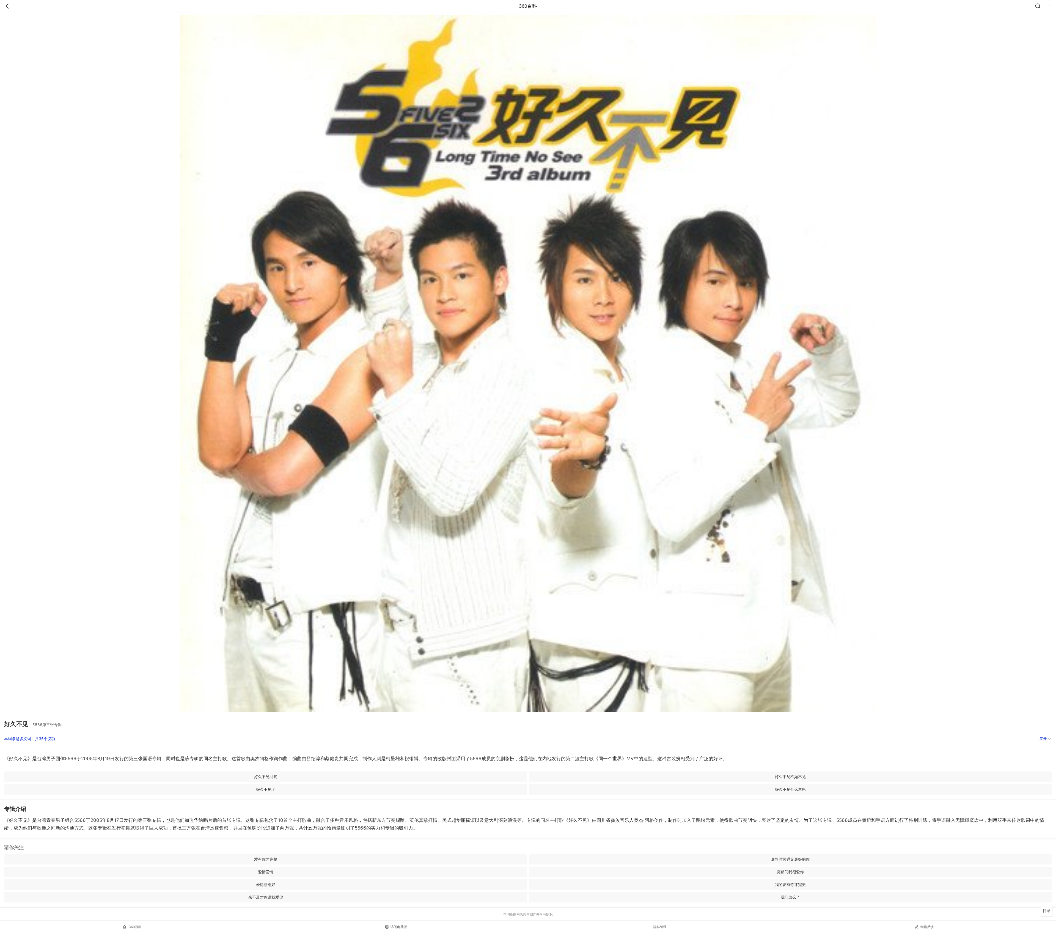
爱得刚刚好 (265, 884)
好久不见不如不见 (790, 776)
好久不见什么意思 (790, 789)
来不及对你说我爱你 (265, 897)
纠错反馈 (927, 927)
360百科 (528, 6)
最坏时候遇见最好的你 (790, 859)
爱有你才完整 (265, 859)
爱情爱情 (265, 871)
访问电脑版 (399, 927)
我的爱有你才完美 (790, 884)
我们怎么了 (790, 897)
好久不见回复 (265, 776)
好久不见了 (265, 789)
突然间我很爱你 (790, 871)
